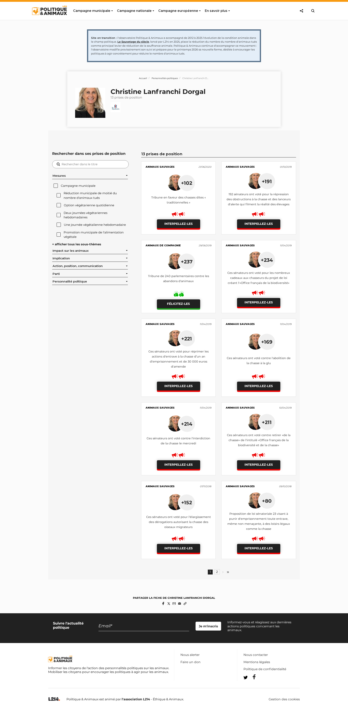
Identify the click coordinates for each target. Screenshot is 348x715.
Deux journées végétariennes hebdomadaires (85, 215)
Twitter (251, 684)
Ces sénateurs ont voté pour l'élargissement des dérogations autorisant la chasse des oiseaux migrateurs (178, 522)
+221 (186, 339)
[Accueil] (49, 18)
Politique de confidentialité (264, 669)
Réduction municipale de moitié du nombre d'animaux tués (90, 195)
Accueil (143, 78)
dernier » (228, 572)
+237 (187, 262)
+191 (267, 181)
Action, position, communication (78, 266)
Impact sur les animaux (71, 251)
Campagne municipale (78, 186)
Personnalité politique (70, 281)
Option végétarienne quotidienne (89, 205)
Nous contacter (255, 655)
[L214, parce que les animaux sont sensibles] (54, 699)
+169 (266, 342)
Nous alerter (190, 655)
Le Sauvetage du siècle (133, 41)
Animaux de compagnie (163, 245)
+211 (267, 422)
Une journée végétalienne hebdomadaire (95, 225)
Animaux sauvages (160, 166)
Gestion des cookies (284, 699)
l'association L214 (136, 699)
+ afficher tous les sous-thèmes (76, 244)
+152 (186, 502)
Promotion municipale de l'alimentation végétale (94, 235)
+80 (267, 501)
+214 (186, 424)
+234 (267, 260)
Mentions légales (256, 662)
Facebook (251, 676)
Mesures (59, 176)
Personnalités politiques (165, 78)
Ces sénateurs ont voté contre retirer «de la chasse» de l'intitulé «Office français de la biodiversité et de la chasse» (258, 440)
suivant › (223, 572)
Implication (61, 258)
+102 (186, 183)
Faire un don (190, 662)
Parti (56, 274)
